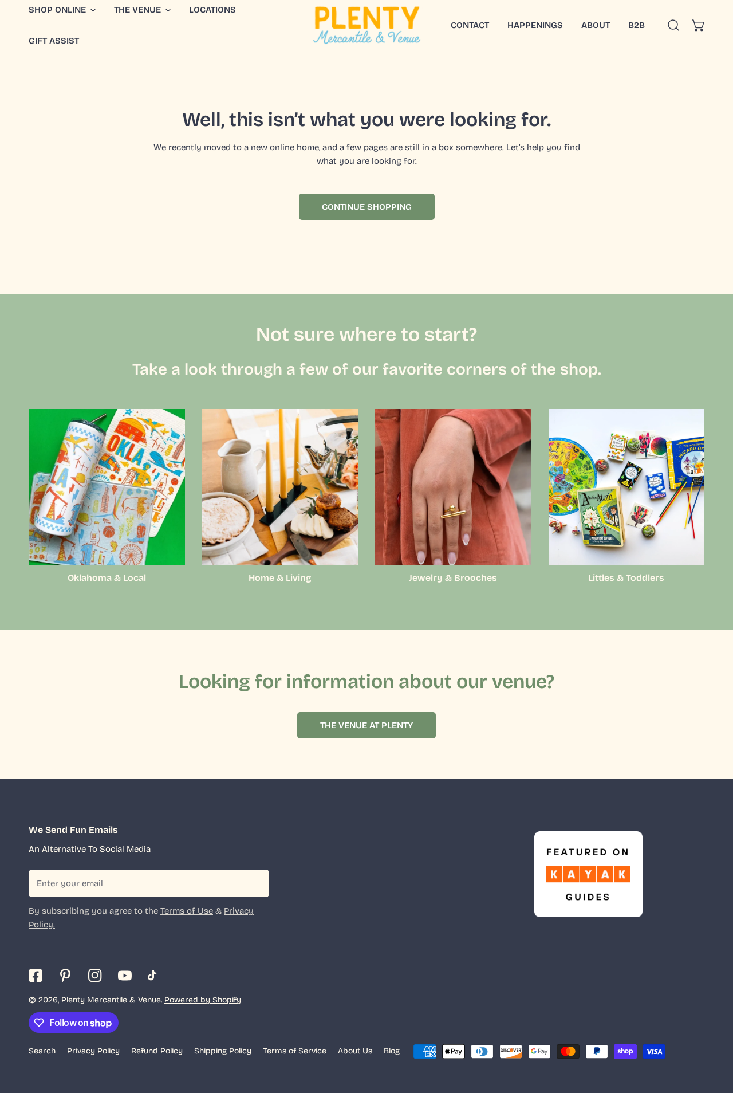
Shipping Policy (222, 1051)
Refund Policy (157, 1051)
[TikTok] (155, 975)
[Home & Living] (280, 487)
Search (42, 1051)
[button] (698, 25)
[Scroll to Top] (712, 1032)
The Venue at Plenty (366, 725)
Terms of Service (294, 1051)
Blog (392, 1051)
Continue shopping (367, 207)
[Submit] (254, 883)
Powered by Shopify (202, 1000)
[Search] (673, 25)
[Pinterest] (65, 975)
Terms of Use (186, 911)
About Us (355, 1051)
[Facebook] (35, 975)
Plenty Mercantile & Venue (111, 1000)
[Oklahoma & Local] (107, 487)
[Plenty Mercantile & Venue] (367, 25)
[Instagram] (95, 975)
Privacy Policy (93, 1051)
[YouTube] (125, 975)
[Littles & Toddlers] (627, 487)
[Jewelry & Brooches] (453, 487)
